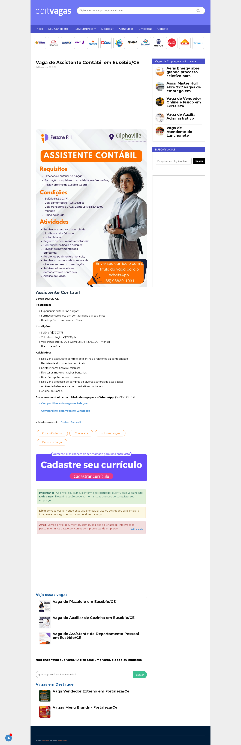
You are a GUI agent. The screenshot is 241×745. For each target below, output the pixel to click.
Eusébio (64, 422)
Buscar (140, 674)
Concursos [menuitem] (126, 28)
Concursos (81, 433)
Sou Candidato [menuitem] (58, 28)
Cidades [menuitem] (106, 28)
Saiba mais (136, 529)
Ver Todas (91, 685)
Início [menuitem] (39, 28)
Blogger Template (62, 740)
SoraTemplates (45, 740)
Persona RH (77, 422)
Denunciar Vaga (52, 442)
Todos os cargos (110, 433)
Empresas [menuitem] (145, 28)
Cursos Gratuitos (52, 433)
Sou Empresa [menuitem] (85, 28)
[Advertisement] (91, 98)
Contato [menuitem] (162, 28)
